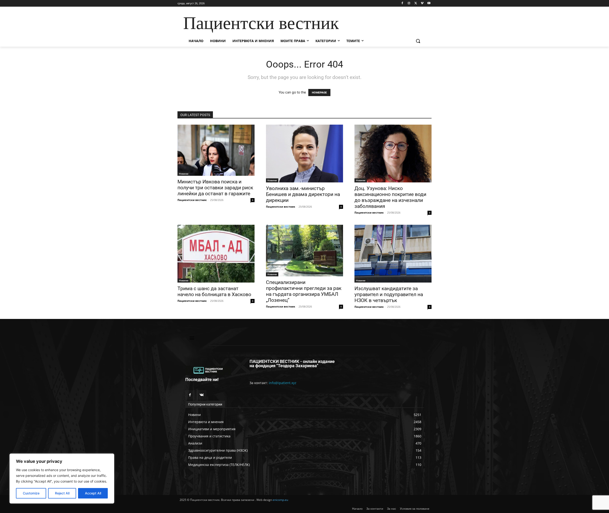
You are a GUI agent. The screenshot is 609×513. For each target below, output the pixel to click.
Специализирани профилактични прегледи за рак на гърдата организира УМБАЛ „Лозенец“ (303, 291)
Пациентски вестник (192, 200)
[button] (418, 41)
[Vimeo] (422, 3)
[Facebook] (402, 3)
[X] (415, 3)
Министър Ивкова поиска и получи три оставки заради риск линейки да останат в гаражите (215, 187)
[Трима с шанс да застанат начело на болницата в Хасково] (216, 254)
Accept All (93, 493)
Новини (183, 173)
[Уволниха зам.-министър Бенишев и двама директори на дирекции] (304, 153)
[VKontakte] (201, 395)
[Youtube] (429, 3)
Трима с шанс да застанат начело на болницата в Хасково (214, 291)
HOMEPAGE (319, 92)
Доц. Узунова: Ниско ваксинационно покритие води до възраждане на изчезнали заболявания (390, 197)
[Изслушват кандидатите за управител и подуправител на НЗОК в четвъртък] (393, 254)
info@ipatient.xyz (282, 383)
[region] (62, 478)
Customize (31, 493)
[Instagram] (409, 3)
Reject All (62, 493)
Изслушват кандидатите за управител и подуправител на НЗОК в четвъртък (388, 294)
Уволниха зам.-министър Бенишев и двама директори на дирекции (303, 194)
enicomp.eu (280, 500)
